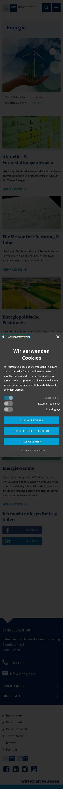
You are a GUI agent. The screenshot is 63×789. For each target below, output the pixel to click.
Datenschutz (24, 450)
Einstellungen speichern (31, 431)
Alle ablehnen (31, 441)
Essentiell (50, 397)
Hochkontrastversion (18, 337)
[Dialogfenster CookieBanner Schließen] (59, 337)
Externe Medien (47, 403)
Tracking (51, 409)
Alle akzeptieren (31, 420)
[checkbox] (8, 398)
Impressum (39, 450)
